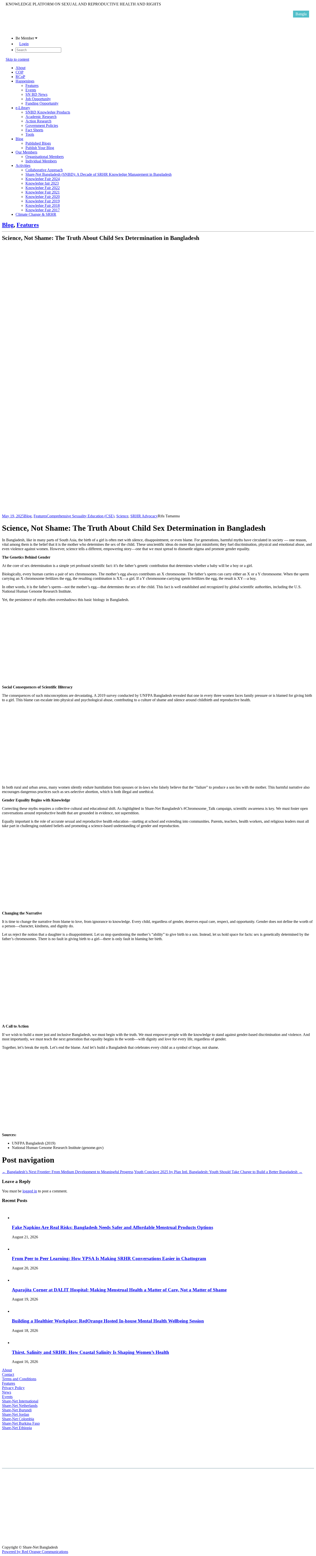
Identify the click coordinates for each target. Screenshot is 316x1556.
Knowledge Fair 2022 (42, 188)
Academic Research (41, 117)
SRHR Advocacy (144, 516)
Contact (8, 1374)
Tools (29, 134)
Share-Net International (20, 1401)
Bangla (301, 14)
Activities (23, 165)
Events (30, 90)
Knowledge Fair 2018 (42, 205)
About (20, 68)
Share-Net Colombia (18, 1419)
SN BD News (36, 94)
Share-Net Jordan (15, 1414)
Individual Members (41, 161)
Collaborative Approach (44, 170)
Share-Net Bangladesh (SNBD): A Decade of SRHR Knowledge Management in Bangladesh (98, 174)
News (6, 1392)
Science (122, 516)
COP (19, 72)
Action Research (38, 121)
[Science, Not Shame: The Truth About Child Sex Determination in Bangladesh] (135, 511)
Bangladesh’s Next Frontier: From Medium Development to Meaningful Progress (67, 1172)
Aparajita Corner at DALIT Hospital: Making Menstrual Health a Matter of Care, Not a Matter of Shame (119, 1289)
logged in (29, 1191)
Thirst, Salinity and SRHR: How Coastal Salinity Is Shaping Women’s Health (90, 1352)
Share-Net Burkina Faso (21, 1423)
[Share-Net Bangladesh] (18, 30)
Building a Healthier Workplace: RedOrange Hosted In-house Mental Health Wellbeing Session (108, 1320)
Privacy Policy (13, 1388)
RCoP (20, 77)
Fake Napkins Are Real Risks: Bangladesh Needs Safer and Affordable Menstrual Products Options (112, 1227)
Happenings (25, 81)
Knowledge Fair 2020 (42, 196)
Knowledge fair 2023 (42, 183)
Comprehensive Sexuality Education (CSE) (80, 516)
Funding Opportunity (42, 103)
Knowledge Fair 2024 (42, 179)
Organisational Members (44, 157)
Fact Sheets (34, 130)
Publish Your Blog (39, 148)
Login (24, 44)
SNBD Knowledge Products (47, 112)
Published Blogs (38, 143)
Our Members (26, 152)
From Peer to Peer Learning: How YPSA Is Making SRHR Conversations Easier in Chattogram (109, 1258)
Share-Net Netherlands (20, 1405)
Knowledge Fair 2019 (42, 201)
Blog (19, 139)
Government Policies (41, 125)
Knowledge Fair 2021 (42, 192)
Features (32, 85)
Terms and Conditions (19, 1379)
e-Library (23, 108)
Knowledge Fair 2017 (42, 210)
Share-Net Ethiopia (17, 1428)
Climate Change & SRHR (36, 214)
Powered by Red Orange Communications (35, 1552)
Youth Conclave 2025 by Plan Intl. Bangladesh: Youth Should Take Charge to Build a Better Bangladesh (218, 1172)
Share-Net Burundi (17, 1410)
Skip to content (17, 59)
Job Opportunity (38, 99)
